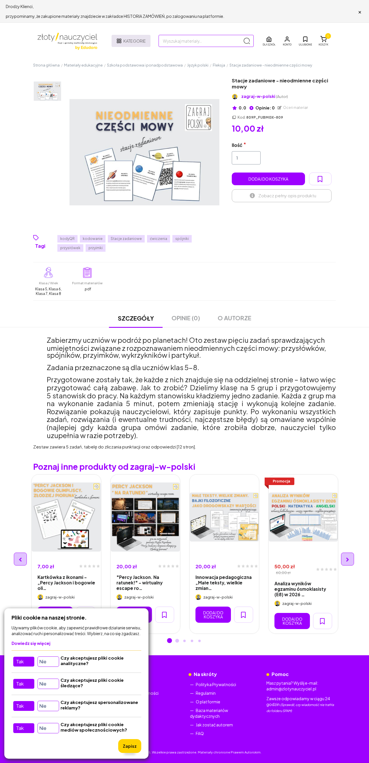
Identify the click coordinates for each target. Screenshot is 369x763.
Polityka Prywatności (216, 684)
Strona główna (46, 65)
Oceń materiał (295, 107)
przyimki (96, 248)
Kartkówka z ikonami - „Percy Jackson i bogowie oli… (66, 582)
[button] (287, 41)
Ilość (237, 145)
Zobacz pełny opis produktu (287, 195)
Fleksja (219, 65)
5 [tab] (199, 641)
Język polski (197, 65)
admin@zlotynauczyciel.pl (291, 688)
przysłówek (70, 248)
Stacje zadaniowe (126, 238)
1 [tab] (169, 641)
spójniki (182, 238)
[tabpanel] (66, 554)
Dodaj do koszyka (268, 178)
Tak (20, 661)
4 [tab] (192, 641)
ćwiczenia (158, 238)
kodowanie (93, 238)
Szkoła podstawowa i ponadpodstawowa (145, 65)
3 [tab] (184, 641)
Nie (42, 661)
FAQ (200, 733)
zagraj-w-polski (264, 96)
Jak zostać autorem (214, 724)
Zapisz (130, 746)
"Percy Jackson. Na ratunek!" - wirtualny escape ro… (139, 582)
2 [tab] (177, 641)
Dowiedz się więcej (31, 643)
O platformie (208, 701)
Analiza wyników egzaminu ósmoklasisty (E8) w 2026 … (300, 589)
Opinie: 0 (265, 107)
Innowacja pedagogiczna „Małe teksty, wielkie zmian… (223, 582)
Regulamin (206, 693)
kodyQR (67, 238)
